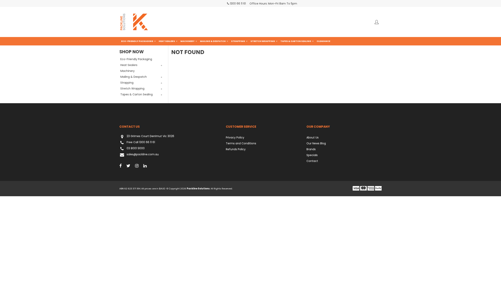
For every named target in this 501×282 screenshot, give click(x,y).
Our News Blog (316, 143)
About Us (312, 137)
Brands (311, 149)
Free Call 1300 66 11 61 (141, 142)
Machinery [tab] (127, 71)
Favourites (377, 22)
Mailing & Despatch (213, 41)
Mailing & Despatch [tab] (133, 77)
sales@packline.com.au (143, 154)
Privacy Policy (235, 137)
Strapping (238, 41)
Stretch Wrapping (262, 41)
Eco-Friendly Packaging (137, 41)
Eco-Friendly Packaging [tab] (136, 59)
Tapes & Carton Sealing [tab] (136, 94)
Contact (312, 161)
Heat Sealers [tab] (128, 65)
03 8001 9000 (136, 148)
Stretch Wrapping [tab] (132, 88)
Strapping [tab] (126, 83)
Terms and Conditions (241, 143)
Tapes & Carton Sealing (295, 41)
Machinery (187, 41)
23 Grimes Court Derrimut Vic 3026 (150, 136)
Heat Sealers (167, 41)
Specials (312, 155)
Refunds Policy (236, 149)
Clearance (323, 41)
